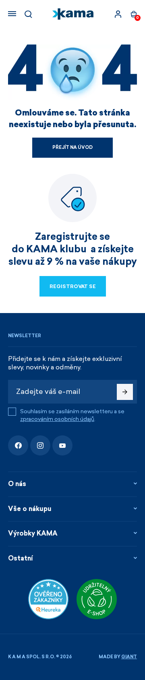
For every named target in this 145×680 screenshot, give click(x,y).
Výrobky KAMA (33, 533)
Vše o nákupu (30, 509)
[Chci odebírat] (125, 392)
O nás (17, 484)
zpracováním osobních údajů (57, 419)
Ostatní (20, 558)
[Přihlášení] (118, 14)
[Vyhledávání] (28, 14)
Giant (129, 656)
